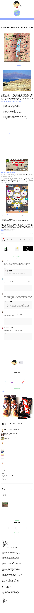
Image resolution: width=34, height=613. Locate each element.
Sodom (20, 101)
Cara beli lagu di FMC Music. (7, 586)
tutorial (25, 529)
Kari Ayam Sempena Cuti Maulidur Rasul (8, 472)
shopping (21, 529)
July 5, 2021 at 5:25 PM (7, 328)
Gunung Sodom (17, 91)
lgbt (10, 229)
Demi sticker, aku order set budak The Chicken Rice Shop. (13, 437)
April (3, 599)
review (15, 529)
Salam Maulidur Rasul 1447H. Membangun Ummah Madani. (6, 252)
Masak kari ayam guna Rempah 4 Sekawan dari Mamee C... (12, 574)
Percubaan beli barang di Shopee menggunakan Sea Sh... (11, 579)
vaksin (29, 529)
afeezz (3, 489)
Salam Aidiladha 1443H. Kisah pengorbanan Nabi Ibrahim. (28, 252)
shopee (18, 529)
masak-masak (3, 529)
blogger (8, 229)
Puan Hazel (4, 490)
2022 (3, 539)
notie (3, 488)
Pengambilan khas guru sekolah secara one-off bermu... (11, 575)
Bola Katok (9, 270)
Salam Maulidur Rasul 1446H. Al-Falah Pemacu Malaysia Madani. (17, 252)
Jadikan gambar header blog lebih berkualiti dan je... (11, 593)
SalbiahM (5, 293)
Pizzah (3, 487)
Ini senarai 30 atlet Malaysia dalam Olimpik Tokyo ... (11, 558)
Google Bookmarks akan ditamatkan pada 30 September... (12, 559)
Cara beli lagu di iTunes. (6, 587)
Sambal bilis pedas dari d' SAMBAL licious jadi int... (10, 581)
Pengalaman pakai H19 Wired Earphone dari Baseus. (10, 585)
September (5, 544)
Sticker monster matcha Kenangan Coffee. (11, 433)
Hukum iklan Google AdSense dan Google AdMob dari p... (11, 563)
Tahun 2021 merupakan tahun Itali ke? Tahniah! (10, 576)
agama (5, 229)
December (4, 541)
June (4, 597)
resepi (12, 529)
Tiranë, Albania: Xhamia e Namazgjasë (8, 478)
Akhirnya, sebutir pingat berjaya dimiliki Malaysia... (10, 547)
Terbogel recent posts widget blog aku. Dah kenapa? (11, 570)
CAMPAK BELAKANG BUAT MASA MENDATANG (9, 469)
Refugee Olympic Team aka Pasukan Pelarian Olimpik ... (11, 548)
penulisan (8, 529)
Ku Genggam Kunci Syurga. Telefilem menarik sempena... (11, 565)
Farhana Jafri (4, 494)
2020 (3, 602)
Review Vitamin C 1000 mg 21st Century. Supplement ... (11, 569)
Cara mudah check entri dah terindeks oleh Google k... (11, 591)
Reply (5, 268)
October (4, 543)
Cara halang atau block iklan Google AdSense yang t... (11, 562)
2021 (3, 540)
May (3, 598)
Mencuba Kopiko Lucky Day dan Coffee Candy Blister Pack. (12, 423)
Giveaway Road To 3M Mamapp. (7, 551)
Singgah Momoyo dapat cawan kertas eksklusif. (11, 429)
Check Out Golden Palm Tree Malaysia (8, 475)
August (4, 545)
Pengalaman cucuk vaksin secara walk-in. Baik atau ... (11, 557)
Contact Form (16, 373)
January (4, 601)
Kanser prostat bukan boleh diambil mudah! (9, 552)
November (4, 542)
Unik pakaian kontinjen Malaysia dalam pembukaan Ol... (11, 553)
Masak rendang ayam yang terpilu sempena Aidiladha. (11, 564)
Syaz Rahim (4, 484)
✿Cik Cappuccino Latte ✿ (8, 327)
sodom (13, 229)
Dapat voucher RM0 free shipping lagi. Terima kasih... (11, 592)
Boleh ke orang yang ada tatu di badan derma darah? (11, 580)
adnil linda (4, 495)
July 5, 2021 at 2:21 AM (10, 271)
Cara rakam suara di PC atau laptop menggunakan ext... (11, 582)
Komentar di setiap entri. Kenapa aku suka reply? (10, 568)
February (4, 600)
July (3, 546)
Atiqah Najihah (6, 260)
